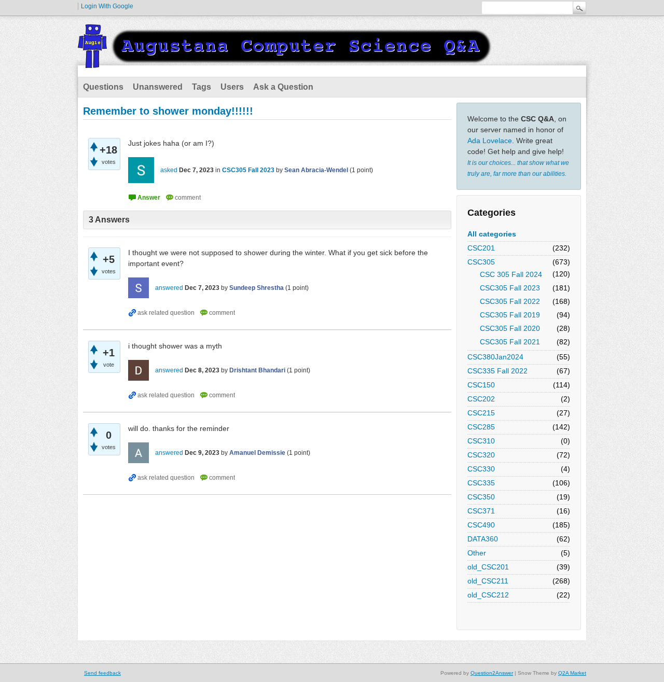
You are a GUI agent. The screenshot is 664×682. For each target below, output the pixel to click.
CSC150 (481, 385)
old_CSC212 (488, 595)
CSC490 (481, 525)
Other (476, 553)
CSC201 (481, 248)
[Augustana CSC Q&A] (285, 62)
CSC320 (481, 455)
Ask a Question (283, 86)
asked (168, 170)
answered (169, 287)
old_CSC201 (488, 567)
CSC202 (481, 399)
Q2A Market (572, 673)
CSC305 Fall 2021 (510, 342)
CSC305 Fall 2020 (510, 328)
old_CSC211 (487, 581)
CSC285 (481, 427)
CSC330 (481, 469)
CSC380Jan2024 (495, 357)
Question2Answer (492, 673)
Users (232, 86)
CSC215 (481, 413)
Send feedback (102, 673)
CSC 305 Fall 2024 (511, 274)
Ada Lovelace (489, 140)
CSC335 (481, 483)
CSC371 (481, 511)
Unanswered (158, 86)
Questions (103, 86)
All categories (491, 234)
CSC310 (481, 441)
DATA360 (482, 539)
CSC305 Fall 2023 (510, 288)
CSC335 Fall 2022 (497, 371)
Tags (201, 86)
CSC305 (481, 262)
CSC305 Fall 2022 (510, 301)
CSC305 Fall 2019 (510, 315)
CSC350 (481, 497)
